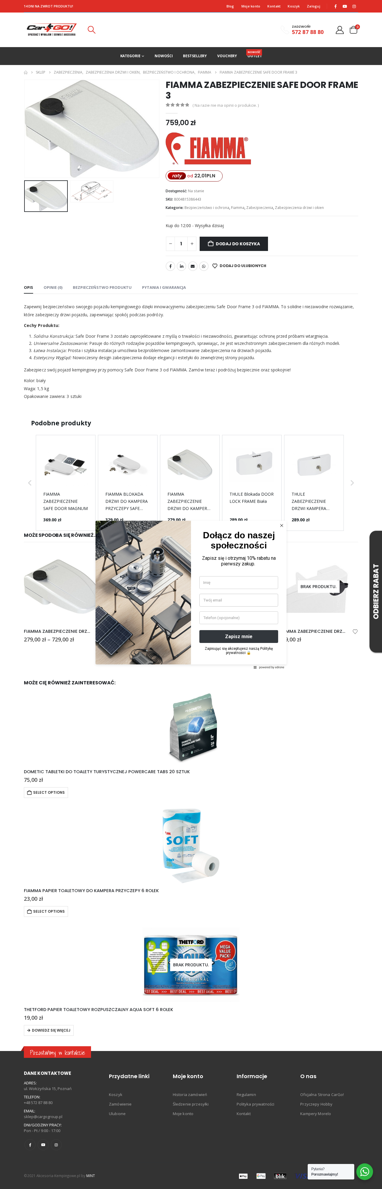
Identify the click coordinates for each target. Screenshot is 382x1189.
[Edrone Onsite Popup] (191, 594)
